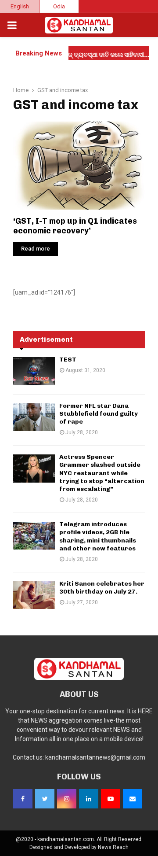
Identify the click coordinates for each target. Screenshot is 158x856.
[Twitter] (44, 798)
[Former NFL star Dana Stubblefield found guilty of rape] (34, 417)
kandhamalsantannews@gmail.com (95, 757)
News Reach (113, 847)
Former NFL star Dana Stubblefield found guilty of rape (98, 413)
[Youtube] (110, 798)
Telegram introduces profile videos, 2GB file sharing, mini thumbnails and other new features (97, 536)
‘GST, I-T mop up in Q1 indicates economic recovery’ (75, 226)
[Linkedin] (88, 798)
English (20, 6)
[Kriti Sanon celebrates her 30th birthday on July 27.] (34, 595)
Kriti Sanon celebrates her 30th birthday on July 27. (101, 587)
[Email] (132, 798)
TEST (67, 359)
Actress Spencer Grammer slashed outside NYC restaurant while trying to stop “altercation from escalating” (101, 473)
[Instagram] (66, 798)
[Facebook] (22, 798)
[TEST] (34, 371)
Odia (59, 6)
